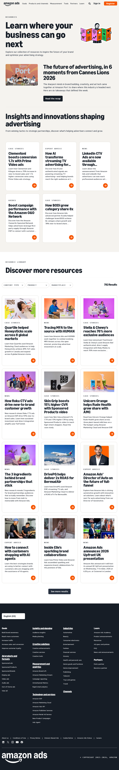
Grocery (66, 656)
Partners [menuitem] (98, 659)
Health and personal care (72, 660)
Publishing (67, 672)
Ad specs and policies (102, 644)
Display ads (6, 675)
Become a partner (100, 668)
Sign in (96, 3)
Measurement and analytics (41, 665)
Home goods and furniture (73, 664)
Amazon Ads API (39, 706)
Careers (99, 738)
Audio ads (5, 683)
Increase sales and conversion (13, 644)
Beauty (65, 636)
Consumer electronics (71, 640)
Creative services (39, 652)
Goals (24, 3)
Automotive (67, 632)
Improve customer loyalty (11, 648)
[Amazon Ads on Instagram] (12, 742)
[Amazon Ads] (9, 3)
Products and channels (38, 3)
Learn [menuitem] (96, 628)
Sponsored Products (9, 667)
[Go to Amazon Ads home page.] (24, 757)
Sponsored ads (7, 663)
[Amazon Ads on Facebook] (21, 742)
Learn (81, 3)
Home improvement (70, 668)
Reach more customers (10, 636)
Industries (68, 628)
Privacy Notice (35, 738)
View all (5, 691)
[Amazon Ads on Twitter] (8, 742)
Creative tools (38, 656)
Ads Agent (36, 722)
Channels (67, 691)
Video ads (5, 679)
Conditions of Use (19, 738)
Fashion (66, 648)
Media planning (38, 636)
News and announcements (104, 652)
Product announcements (103, 636)
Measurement (56, 3)
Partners (74, 3)
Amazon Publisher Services (43, 710)
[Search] (90, 4)
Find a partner (99, 664)
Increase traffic (7, 640)
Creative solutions (41, 644)
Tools (66, 3)
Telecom (66, 676)
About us (5, 738)
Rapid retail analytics (40, 687)
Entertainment (68, 644)
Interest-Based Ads (51, 738)
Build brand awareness (10, 632)
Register (110, 3)
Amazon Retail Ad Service (42, 714)
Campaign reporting (40, 679)
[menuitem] (13, 675)
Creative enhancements (41, 648)
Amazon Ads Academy (102, 632)
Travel (65, 684)
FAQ (95, 648)
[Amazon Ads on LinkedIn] (3, 742)
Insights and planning (42, 628)
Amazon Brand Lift (39, 671)
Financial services (69, 652)
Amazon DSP (37, 699)
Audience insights (39, 632)
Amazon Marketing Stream (42, 675)
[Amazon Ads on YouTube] (17, 742)
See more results (59, 591)
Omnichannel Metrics (40, 683)
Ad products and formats (9, 657)
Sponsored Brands (8, 671)
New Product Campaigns (41, 718)
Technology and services (44, 694)
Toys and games (69, 680)
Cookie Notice (68, 738)
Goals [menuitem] (4, 628)
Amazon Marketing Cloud (42, 703)
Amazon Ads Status (84, 738)
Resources (97, 640)
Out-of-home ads (8, 687)
